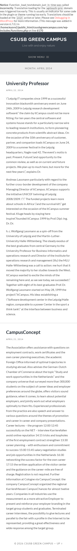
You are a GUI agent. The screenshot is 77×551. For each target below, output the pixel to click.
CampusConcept (23, 332)
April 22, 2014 (14, 90)
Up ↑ (60, 543)
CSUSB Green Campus (38, 39)
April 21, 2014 (14, 339)
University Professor (27, 83)
